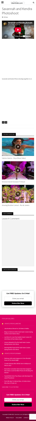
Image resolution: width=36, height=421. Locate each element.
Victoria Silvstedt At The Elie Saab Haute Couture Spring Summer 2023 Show (17, 343)
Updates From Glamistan (13, 324)
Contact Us (27, 417)
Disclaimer (19, 417)
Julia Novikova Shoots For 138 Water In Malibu (16, 328)
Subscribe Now (18, 303)
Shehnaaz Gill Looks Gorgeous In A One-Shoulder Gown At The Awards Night (17, 359)
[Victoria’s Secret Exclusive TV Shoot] (18, 170)
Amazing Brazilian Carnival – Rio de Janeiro (15, 205)
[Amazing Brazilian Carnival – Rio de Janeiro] (18, 194)
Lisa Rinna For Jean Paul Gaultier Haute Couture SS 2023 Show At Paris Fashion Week (17, 338)
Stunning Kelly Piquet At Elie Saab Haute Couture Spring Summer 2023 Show (17, 348)
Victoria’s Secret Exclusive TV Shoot (13, 182)
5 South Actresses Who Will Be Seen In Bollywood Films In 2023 (17, 364)
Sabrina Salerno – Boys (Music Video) (14, 158)
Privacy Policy (10, 417)
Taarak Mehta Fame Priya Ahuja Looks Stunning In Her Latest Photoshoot (18, 377)
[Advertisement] (18, 60)
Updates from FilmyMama (13, 353)
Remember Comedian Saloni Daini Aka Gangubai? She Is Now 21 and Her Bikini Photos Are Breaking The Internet (18, 371)
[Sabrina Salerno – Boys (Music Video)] (18, 147)
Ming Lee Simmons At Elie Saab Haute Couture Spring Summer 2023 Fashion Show (18, 333)
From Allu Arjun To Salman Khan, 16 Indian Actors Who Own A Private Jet (17, 382)
